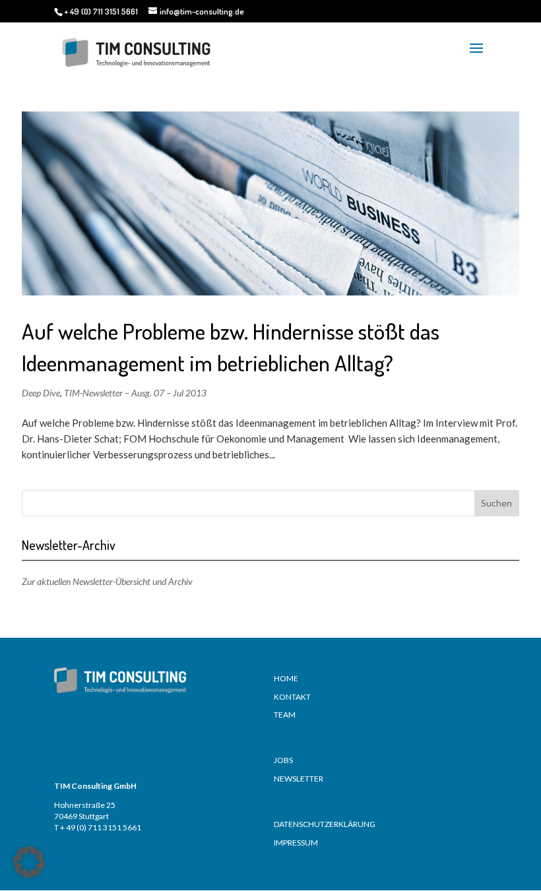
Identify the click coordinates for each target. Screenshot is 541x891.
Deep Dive (41, 392)
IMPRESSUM (296, 842)
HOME (286, 678)
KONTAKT (292, 697)
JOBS (283, 760)
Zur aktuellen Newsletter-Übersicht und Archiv (107, 581)
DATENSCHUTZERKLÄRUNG (324, 824)
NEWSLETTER (298, 778)
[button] (29, 862)
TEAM (285, 715)
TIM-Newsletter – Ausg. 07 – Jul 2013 (135, 392)
